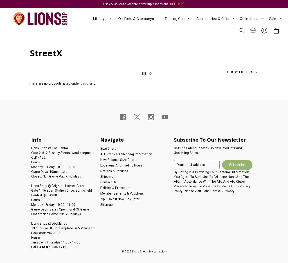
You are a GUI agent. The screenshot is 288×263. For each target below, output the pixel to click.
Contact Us (108, 182)
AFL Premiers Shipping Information (126, 154)
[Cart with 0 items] (276, 31)
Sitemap (106, 204)
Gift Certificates (253, 30)
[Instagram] (151, 117)
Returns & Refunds (114, 171)
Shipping (106, 176)
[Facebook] (123, 117)
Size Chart (108, 148)
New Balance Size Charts (118, 160)
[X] (137, 117)
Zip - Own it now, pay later (120, 199)
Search (241, 30)
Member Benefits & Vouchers (122, 193)
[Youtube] (165, 117)
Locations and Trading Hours (121, 165)
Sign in (264, 30)
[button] (242, 72)
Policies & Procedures (116, 188)
